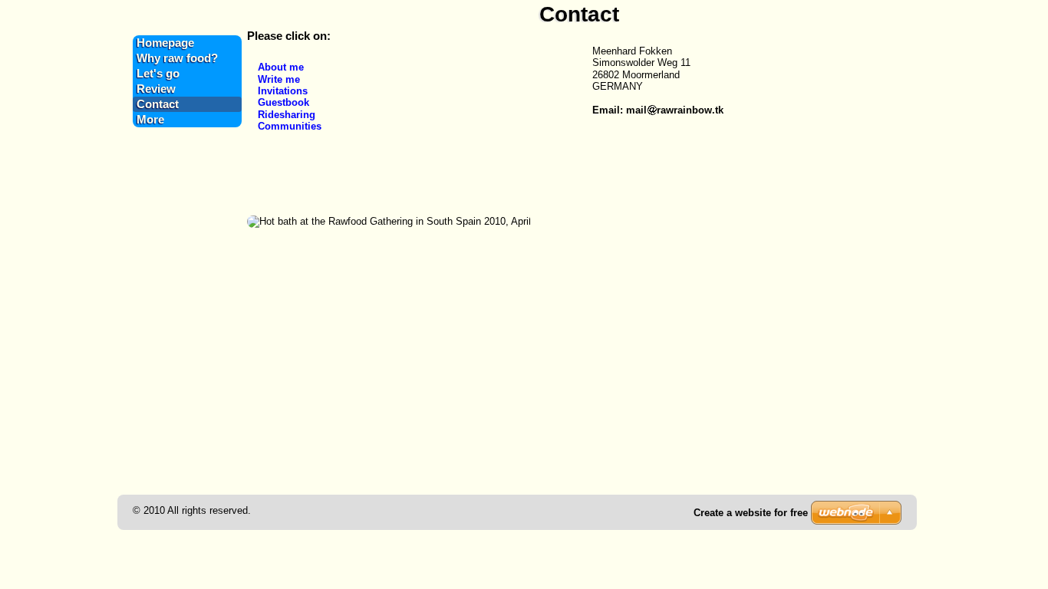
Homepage (165, 43)
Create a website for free (751, 512)
